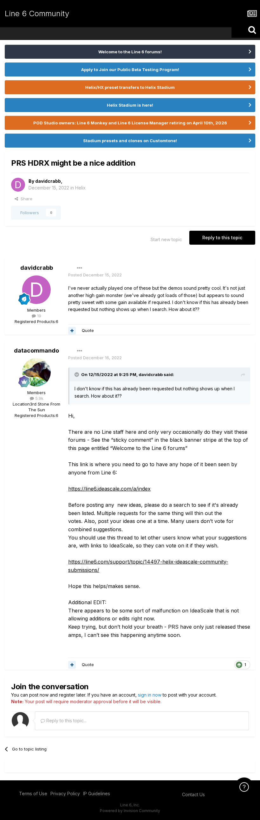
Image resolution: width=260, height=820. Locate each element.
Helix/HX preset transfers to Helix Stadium (130, 87)
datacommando (36, 350)
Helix (80, 187)
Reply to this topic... (66, 720)
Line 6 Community (37, 13)
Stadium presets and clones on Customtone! (130, 140)
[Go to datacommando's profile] (36, 372)
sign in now (149, 695)
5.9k (38, 398)
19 (38, 315)
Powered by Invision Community (130, 810)
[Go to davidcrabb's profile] (18, 185)
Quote (88, 330)
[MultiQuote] (72, 330)
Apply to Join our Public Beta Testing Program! (130, 69)
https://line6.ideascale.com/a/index (109, 489)
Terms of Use (33, 793)
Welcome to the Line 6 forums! (130, 51)
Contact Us (193, 794)
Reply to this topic (222, 237)
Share (25, 198)
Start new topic (166, 239)
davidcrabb (48, 181)
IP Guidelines (96, 793)
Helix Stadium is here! (130, 105)
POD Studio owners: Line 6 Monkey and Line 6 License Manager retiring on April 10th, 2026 (130, 122)
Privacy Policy (65, 793)
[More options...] (79, 268)
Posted (95, 274)
